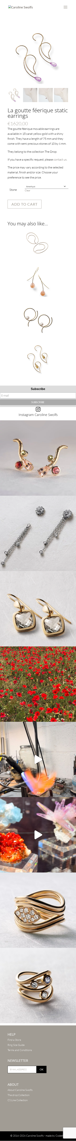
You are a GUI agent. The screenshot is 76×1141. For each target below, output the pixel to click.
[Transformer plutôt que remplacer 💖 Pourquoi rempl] (38, 533)
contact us (60, 159)
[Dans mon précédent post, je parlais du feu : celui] (38, 985)
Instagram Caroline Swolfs (38, 414)
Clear (27, 190)
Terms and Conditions (20, 1050)
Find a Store (14, 1039)
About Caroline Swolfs (20, 1089)
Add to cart (24, 204)
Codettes (61, 1135)
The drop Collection (19, 1095)
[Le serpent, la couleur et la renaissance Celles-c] (38, 458)
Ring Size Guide (16, 1044)
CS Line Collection (18, 1100)
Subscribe (38, 389)
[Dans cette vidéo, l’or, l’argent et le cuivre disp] (38, 759)
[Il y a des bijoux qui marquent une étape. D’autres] (38, 608)
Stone (13, 190)
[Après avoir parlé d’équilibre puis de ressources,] (38, 910)
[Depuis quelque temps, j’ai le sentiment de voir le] (38, 684)
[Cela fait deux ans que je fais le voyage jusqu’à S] (38, 834)
